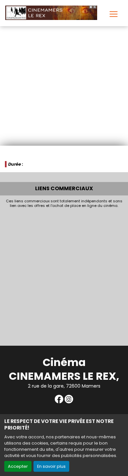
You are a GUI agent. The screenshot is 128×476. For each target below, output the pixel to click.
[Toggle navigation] (113, 14)
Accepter (18, 466)
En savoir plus (51, 466)
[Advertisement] (64, 275)
